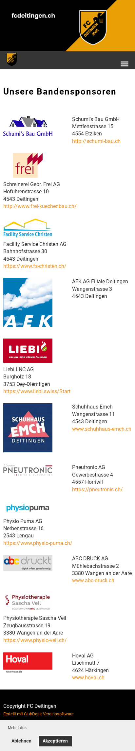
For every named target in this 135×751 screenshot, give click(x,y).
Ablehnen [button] (21, 741)
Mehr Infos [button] (17, 727)
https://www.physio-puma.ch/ (37, 543)
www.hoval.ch (88, 677)
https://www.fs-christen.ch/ (35, 266)
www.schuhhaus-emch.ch (101, 429)
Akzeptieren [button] (55, 741)
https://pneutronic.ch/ (97, 489)
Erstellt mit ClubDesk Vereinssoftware (38, 713)
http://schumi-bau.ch (96, 141)
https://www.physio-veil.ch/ (35, 640)
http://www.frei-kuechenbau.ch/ (40, 206)
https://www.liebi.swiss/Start (36, 391)
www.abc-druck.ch (93, 580)
